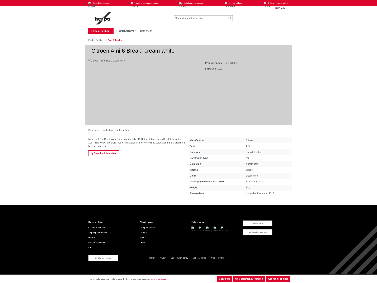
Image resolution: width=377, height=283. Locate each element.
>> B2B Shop (257, 223)
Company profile (147, 227)
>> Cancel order (103, 258)
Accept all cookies (278, 279)
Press (142, 242)
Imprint (152, 258)
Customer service (96, 227)
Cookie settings (218, 258)
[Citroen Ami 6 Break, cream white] (143, 90)
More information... (159, 279)
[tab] (94, 130)
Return (91, 237)
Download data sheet (105, 153)
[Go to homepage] (103, 18)
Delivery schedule (96, 242)
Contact (143, 232)
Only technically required (249, 279)
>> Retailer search (258, 232)
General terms (199, 258)
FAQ (90, 247)
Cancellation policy (179, 258)
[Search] (229, 18)
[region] (143, 90)
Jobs (142, 237)
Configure (224, 279)
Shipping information (98, 232)
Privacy (162, 258)
